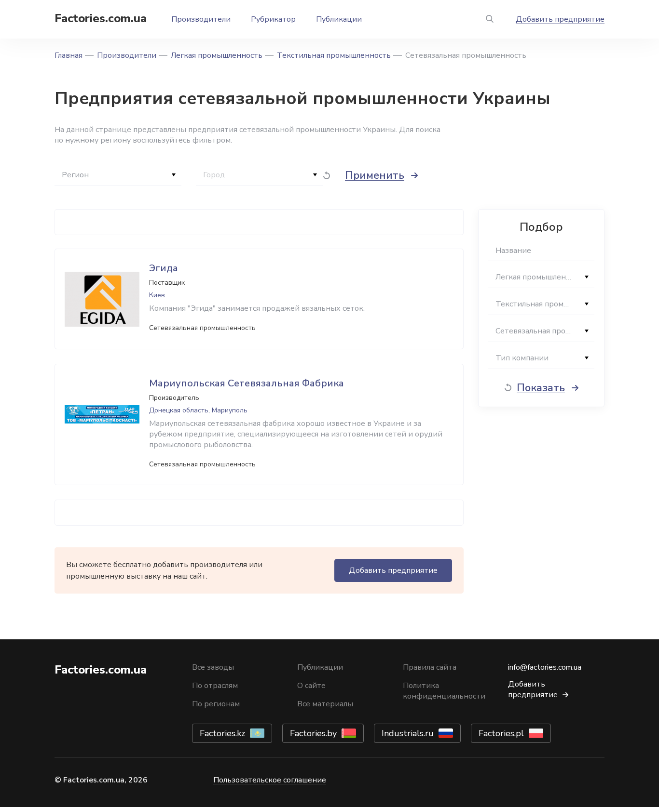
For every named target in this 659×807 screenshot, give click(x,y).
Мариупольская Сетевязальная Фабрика (246, 383)
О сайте (311, 685)
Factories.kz (222, 733)
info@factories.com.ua (544, 667)
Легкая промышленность (216, 55)
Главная (68, 55)
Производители (201, 19)
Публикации (339, 19)
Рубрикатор (273, 19)
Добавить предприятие (560, 19)
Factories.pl (501, 733)
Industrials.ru (408, 733)
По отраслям (215, 685)
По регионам (216, 704)
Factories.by (313, 733)
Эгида (163, 268)
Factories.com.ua (101, 18)
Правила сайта (429, 667)
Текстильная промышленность (334, 55)
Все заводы (213, 667)
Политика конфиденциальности (444, 690)
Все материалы (325, 704)
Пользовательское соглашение (269, 780)
